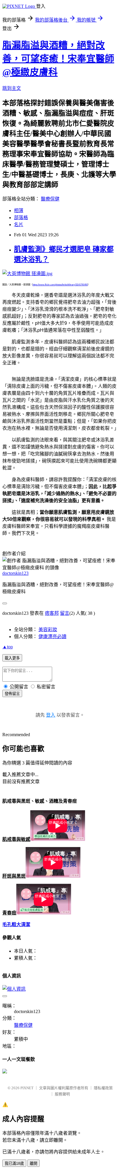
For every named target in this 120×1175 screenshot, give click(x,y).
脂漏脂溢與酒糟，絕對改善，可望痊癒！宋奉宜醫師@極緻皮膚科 (58, 58)
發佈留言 (12, 694)
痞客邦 (52, 613)
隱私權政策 (103, 1088)
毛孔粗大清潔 (16, 924)
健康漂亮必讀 (52, 636)
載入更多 (12, 658)
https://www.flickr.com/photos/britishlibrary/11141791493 (60, 284)
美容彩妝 (47, 629)
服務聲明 (62, 1094)
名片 (18, 224)
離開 (33, 1163)
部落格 (21, 217)
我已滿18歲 (14, 1163)
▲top (7, 646)
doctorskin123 (15, 573)
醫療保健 (50, 198)
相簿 (18, 210)
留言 (64, 613)
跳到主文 (11, 88)
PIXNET (26, 1088)
